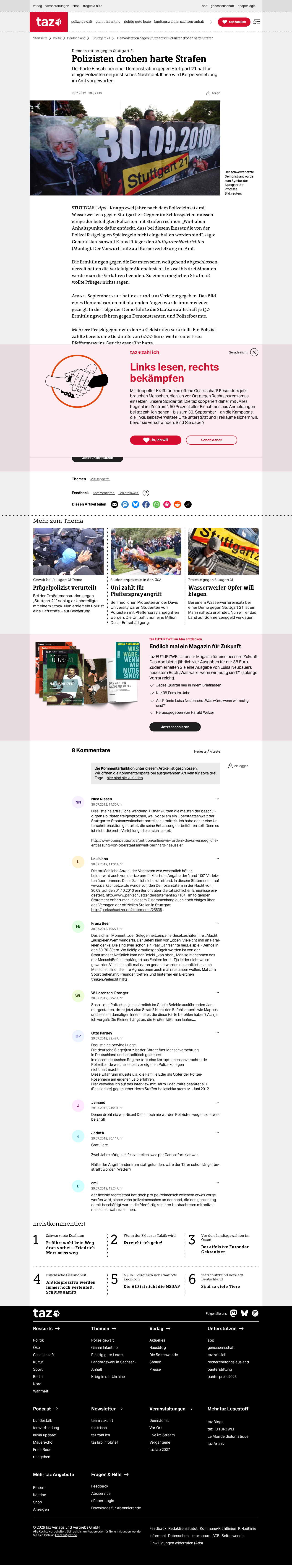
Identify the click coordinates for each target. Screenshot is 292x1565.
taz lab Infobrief (104, 1442)
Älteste (215, 751)
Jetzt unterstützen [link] (97, 458)
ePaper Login (102, 1500)
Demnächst (159, 1420)
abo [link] (204, 6)
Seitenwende (233, 1535)
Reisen (38, 1487)
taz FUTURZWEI (221, 1429)
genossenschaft (221, 1347)
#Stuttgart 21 (100, 479)
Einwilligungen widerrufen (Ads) (176, 1543)
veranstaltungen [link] (57, 6)
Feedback (99, 1486)
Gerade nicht (238, 352)
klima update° (44, 1435)
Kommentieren (104, 493)
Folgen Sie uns (216, 1314)
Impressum (201, 1535)
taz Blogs (215, 1422)
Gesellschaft (43, 1354)
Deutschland (76, 38)
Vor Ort (155, 1427)
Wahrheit (40, 1391)
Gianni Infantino (104, 1347)
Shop (37, 1502)
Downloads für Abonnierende (116, 1508)
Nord (37, 1384)
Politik (57, 38)
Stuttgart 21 (101, 38)
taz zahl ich (217, 1354)
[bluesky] (244, 1315)
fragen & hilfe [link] (92, 6)
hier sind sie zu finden (125, 778)
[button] (256, 22)
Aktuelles (157, 1340)
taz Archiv (216, 1443)
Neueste (200, 751)
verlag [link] (37, 6)
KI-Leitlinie (247, 1528)
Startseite (40, 38)
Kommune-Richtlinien (218, 1528)
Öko (36, 1347)
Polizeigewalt (102, 1340)
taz (46, 1314)
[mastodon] (233, 1315)
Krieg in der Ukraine (108, 1376)
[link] (82, 22)
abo (211, 1340)
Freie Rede (42, 1449)
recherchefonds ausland (228, 1362)
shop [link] (76, 6)
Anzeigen (41, 1509)
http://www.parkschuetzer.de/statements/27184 (145, 895)
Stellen (155, 1362)
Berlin (38, 1376)
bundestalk (42, 1420)
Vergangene (159, 1442)
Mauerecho (42, 1442)
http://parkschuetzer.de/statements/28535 (126, 909)
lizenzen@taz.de (66, 1535)
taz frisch (99, 1427)
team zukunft (102, 1420)
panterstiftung (220, 1369)
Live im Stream (162, 1435)
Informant (158, 1535)
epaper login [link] (247, 6)
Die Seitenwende (163, 1354)
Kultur (38, 1362)
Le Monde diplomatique (228, 1436)
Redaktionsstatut (183, 1528)
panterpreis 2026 (222, 1376)
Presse (155, 1369)
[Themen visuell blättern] (211, 22)
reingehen (41, 1457)
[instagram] (255, 1315)
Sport (38, 1369)
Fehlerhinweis (128, 493)
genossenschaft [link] (222, 6)
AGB (216, 1535)
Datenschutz (179, 1535)
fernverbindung (46, 1427)
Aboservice (101, 1493)
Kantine (39, 1494)
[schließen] (254, 352)
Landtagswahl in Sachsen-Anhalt (113, 1366)
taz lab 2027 (159, 1449)
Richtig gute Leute (107, 1354)
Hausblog (157, 1347)
